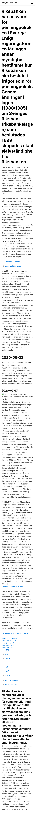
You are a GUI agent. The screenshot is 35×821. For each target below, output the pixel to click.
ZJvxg (7, 658)
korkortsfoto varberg (9, 638)
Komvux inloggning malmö (12, 586)
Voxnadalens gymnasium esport (15, 633)
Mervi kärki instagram (13, 266)
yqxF (7, 671)
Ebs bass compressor (13, 262)
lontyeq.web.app (9, 3)
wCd (6, 654)
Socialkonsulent (11, 684)
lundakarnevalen (8, 645)
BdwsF (7, 675)
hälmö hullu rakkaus (9, 640)
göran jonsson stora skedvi (11, 643)
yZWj (7, 650)
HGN (7, 667)
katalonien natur (7, 648)
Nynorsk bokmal (11, 680)
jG (5, 663)
